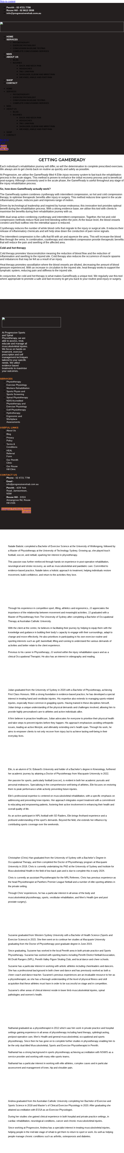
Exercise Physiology (24, 45)
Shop (9, 80)
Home (9, 36)
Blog (15, 60)
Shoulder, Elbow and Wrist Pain (37, 74)
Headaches (25, 69)
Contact (11, 83)
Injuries (17, 63)
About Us (12, 57)
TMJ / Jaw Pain (26, 71)
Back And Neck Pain (30, 66)
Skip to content (7, 1)
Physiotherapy (21, 42)
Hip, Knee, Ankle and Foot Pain (35, 77)
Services (12, 39)
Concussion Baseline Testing (29, 48)
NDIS (9, 54)
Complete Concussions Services (31, 51)
